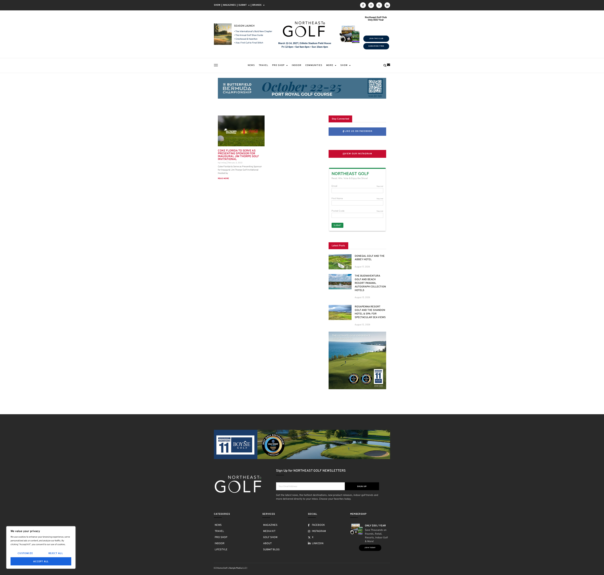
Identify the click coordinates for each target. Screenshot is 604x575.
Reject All (55, 553)
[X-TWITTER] (379, 5)
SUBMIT (242, 5)
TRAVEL (263, 65)
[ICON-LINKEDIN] (387, 5)
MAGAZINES (229, 5)
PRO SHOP (278, 65)
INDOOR (296, 65)
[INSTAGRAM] (371, 5)
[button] (384, 65)
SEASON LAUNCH (244, 26)
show (344, 65)
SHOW (217, 5)
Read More (223, 178)
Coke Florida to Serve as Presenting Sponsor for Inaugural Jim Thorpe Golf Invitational (238, 155)
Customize (25, 553)
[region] (41, 547)
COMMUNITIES (313, 65)
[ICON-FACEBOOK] (363, 5)
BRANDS (257, 5)
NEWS (251, 65)
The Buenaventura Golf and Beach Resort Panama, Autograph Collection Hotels (370, 283)
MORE (329, 65)
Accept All (41, 561)
